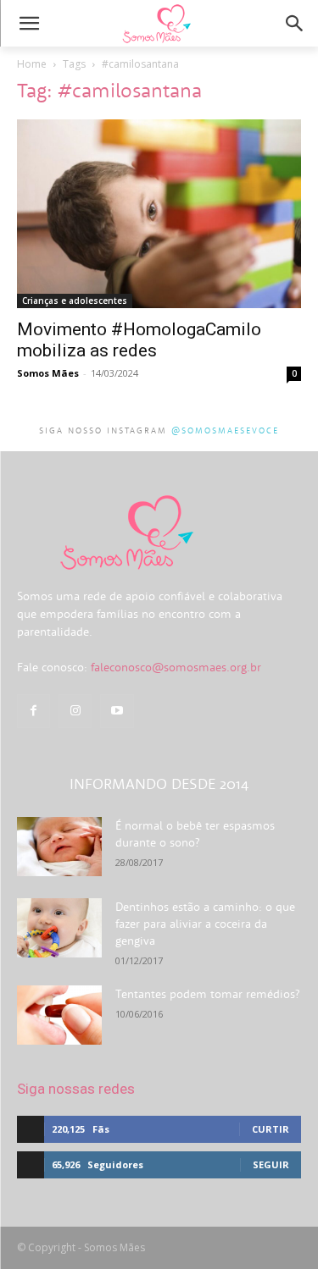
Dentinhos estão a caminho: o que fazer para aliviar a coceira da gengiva (205, 923)
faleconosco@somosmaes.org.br (176, 667)
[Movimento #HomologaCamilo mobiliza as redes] (159, 213)
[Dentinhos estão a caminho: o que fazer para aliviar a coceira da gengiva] (59, 927)
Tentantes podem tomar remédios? (207, 993)
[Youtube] (116, 710)
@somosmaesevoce (225, 430)
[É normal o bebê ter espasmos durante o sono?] (59, 846)
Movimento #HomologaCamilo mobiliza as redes (139, 340)
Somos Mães (48, 373)
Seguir (271, 1164)
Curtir (270, 1129)
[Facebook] (33, 710)
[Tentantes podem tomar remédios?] (59, 1015)
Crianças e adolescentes (74, 300)
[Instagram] (75, 710)
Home (32, 64)
